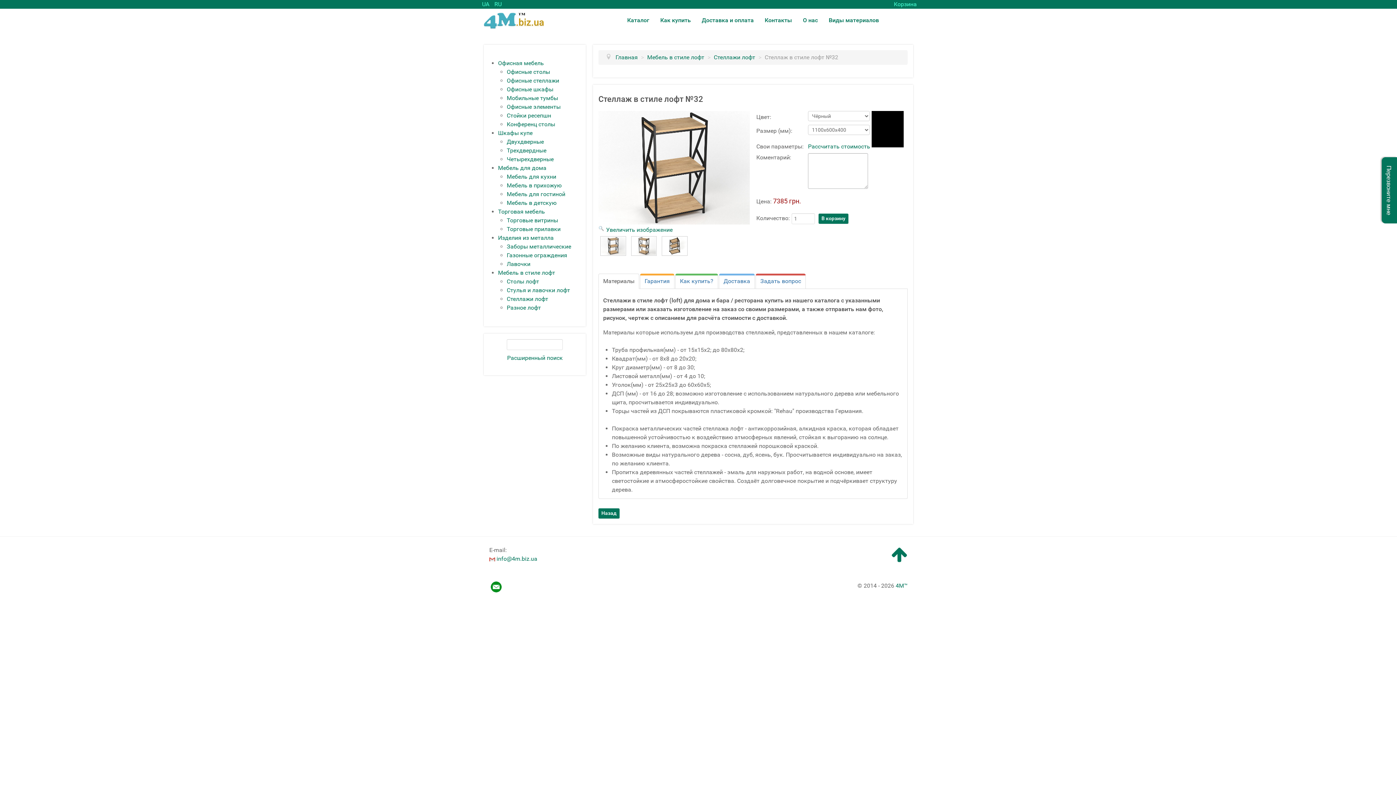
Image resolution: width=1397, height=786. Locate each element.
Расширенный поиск (535, 357)
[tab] (618, 281)
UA (486, 4)
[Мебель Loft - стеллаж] (613, 246)
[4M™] (514, 20)
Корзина (905, 4)
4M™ (902, 585)
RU (498, 4)
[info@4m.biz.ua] (492, 558)
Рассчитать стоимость (839, 146)
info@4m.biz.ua (517, 558)
